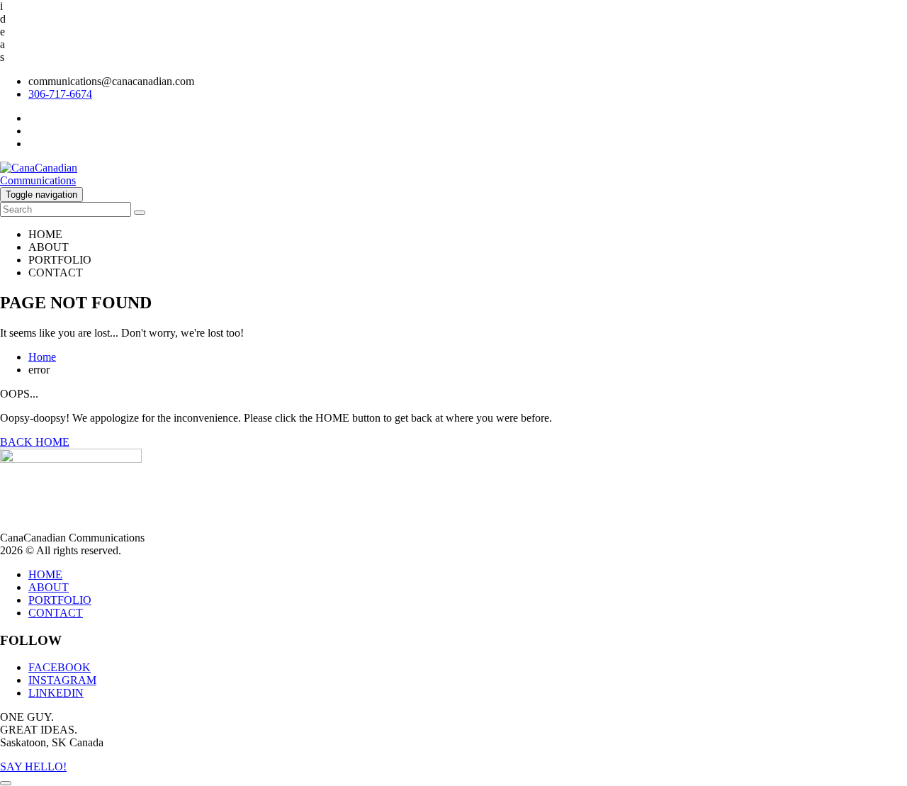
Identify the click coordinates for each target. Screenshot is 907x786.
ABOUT (48, 247)
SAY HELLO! (33, 766)
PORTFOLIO (59, 260)
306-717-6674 (60, 94)
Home (42, 357)
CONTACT (55, 272)
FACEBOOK (59, 667)
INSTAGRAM (62, 680)
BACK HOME (34, 442)
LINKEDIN (56, 693)
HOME (45, 234)
